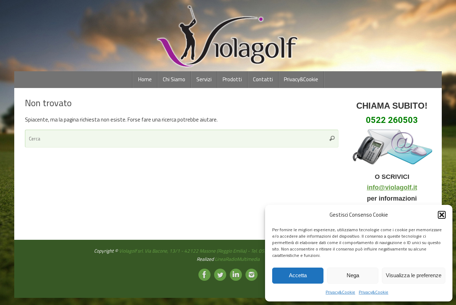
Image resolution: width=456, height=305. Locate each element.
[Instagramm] (251, 275)
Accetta (298, 275)
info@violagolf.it (392, 187)
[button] (441, 214)
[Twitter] (220, 275)
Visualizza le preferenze (413, 275)
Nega (353, 275)
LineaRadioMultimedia (237, 259)
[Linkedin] (236, 275)
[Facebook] (204, 275)
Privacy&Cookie (340, 292)
